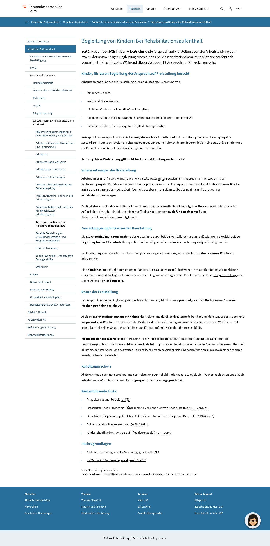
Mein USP (143, 500)
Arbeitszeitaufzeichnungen (50, 177)
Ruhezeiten (39, 98)
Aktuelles (117, 9)
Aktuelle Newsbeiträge (37, 500)
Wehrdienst (42, 266)
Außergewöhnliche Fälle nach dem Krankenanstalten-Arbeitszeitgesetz (55, 210)
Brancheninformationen (41, 334)
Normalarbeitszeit (43, 83)
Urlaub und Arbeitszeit (76, 22)
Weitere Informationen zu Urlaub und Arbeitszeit (119, 22)
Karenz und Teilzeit (40, 282)
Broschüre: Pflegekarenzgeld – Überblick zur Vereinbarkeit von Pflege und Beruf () (148, 408)
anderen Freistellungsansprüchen (161, 270)
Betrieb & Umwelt (37, 312)
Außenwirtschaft (37, 319)
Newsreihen (31, 506)
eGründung (144, 506)
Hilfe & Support (198, 9)
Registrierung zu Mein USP (208, 506)
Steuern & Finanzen (38, 41)
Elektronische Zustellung (95, 513)
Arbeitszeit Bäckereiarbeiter (51, 162)
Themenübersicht (91, 500)
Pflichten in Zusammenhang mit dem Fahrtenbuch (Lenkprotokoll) (54, 133)
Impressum (159, 538)
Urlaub (37, 105)
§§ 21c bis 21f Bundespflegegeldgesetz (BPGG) (116, 460)
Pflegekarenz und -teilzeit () (109, 399)
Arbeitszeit (41, 154)
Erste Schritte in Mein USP (208, 513)
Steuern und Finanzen (93, 506)
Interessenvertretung (42, 289)
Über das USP (172, 9)
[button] (253, 520)
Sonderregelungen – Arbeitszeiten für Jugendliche (54, 257)
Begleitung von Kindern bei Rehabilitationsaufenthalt (51, 223)
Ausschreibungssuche (150, 513)
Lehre (33, 67)
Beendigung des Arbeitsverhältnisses (50, 304)
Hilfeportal (200, 500)
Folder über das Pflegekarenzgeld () (118, 424)
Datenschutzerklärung (117, 538)
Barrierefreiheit (141, 538)
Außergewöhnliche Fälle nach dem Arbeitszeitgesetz (55, 197)
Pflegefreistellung (42, 113)
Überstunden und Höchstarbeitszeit (52, 90)
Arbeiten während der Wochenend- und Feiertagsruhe (55, 144)
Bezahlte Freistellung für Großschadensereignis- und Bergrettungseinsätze (51, 236)
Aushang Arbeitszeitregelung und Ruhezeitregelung (54, 186)
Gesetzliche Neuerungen (38, 513)
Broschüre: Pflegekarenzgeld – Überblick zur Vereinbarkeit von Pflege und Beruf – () (150, 416)
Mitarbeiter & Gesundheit (45, 22)
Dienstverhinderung (47, 248)
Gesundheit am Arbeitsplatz (45, 297)
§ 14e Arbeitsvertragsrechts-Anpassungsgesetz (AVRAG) (123, 452)
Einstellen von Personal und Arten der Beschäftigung (51, 58)
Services (151, 9)
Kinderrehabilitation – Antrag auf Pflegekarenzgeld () (129, 433)
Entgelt (34, 274)
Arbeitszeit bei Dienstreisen (50, 169)
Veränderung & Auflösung (42, 327)
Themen (134, 9)
